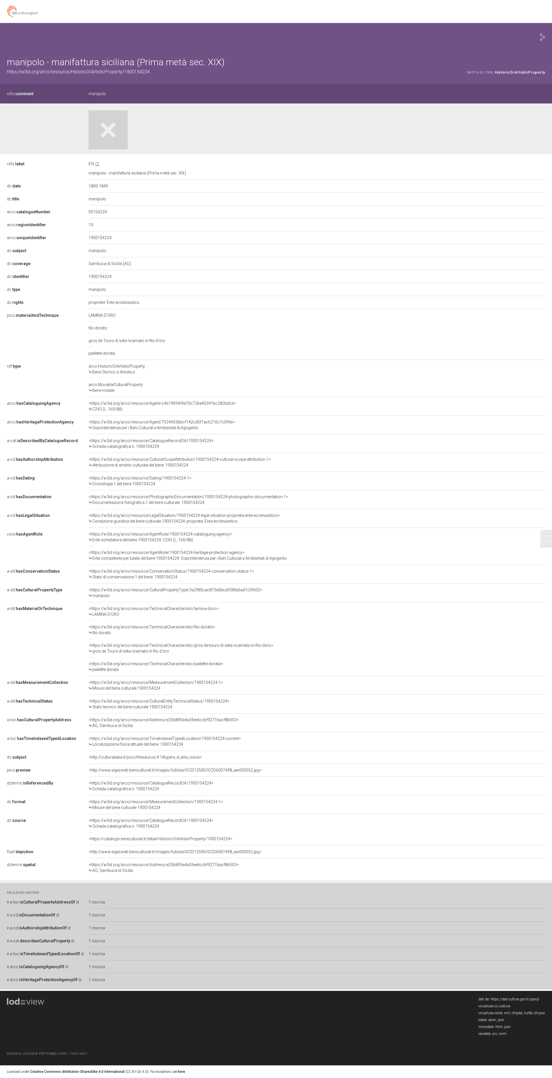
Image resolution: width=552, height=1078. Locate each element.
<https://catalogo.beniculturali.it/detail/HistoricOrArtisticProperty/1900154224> (160, 839)
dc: (14, 186)
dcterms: (30, 783)
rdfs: (20, 93)
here (181, 1072)
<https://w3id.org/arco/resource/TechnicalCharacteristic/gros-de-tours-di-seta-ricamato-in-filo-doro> (181, 648)
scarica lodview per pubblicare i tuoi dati (47, 1054)
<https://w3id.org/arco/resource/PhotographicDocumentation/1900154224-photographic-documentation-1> (188, 499)
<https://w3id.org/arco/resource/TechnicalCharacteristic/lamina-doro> (154, 611)
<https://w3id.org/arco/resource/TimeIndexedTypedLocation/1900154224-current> (165, 741)
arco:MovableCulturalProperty (116, 387)
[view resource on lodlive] (542, 37)
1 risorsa (97, 902)
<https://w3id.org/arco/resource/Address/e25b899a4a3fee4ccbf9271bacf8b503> (164, 723)
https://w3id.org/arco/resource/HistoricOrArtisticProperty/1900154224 (78, 71)
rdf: (14, 366)
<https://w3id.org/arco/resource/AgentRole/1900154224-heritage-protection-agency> (188, 555)
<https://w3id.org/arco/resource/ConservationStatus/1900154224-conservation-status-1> (171, 574)
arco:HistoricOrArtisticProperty (117, 369)
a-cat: (42, 440)
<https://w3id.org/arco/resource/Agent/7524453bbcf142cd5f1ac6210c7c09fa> (162, 425)
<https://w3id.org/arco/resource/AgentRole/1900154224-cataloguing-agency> (160, 537)
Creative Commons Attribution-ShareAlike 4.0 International (77, 1072)
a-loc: (39, 720)
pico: (33, 315)
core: (25, 534)
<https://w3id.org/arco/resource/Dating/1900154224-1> (140, 481)
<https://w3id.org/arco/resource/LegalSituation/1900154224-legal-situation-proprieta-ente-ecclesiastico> (184, 518)
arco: (29, 212)
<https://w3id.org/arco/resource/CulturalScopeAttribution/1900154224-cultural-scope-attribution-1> (180, 462)
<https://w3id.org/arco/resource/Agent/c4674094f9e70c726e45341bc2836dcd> (162, 406)
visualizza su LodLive (494, 1006)
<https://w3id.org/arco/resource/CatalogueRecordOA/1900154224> (151, 443)
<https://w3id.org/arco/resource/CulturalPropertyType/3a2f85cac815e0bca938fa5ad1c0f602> (175, 593)
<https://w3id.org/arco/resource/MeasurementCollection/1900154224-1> (156, 685)
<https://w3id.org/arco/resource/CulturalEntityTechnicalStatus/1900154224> (159, 704)
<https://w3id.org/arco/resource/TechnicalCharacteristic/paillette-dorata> (156, 666)
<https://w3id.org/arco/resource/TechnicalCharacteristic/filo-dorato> (152, 630)
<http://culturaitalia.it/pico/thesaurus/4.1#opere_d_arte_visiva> (145, 757)
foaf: (20, 851)
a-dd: (33, 571)
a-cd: (35, 459)
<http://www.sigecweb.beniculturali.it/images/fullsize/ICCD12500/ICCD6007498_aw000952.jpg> (175, 770)
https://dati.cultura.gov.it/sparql (514, 999)
